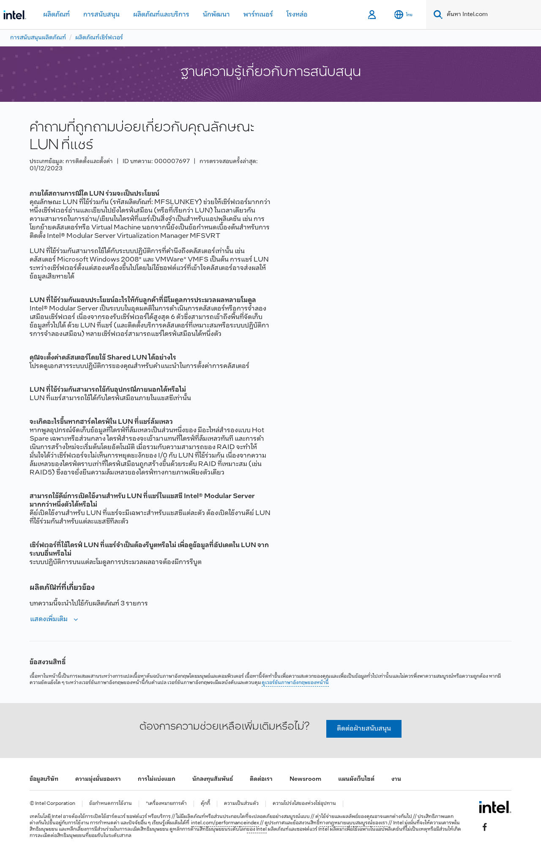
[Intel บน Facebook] (485, 826)
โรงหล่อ (297, 14)
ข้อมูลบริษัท (44, 779)
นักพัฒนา (216, 14)
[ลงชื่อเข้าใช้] (372, 15)
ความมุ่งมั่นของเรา (98, 779)
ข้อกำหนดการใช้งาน (110, 804)
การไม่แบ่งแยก (156, 779)
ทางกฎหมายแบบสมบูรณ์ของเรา (354, 823)
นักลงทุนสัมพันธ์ (212, 779)
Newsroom (305, 779)
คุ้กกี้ (205, 804)
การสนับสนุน (101, 14)
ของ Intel (257, 829)
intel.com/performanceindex (225, 823)
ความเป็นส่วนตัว (241, 804)
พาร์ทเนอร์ (258, 14)
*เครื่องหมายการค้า (166, 804)
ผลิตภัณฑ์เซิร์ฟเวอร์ (99, 38)
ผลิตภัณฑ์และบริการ (161, 14)
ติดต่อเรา (261, 779)
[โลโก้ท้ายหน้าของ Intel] (495, 807)
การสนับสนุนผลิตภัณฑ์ (38, 38)
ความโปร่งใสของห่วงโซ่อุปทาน (304, 804)
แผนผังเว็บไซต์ (356, 779)
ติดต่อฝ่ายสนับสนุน (364, 728)
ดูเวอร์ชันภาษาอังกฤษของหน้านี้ (295, 682)
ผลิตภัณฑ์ (56, 14)
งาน (396, 779)
